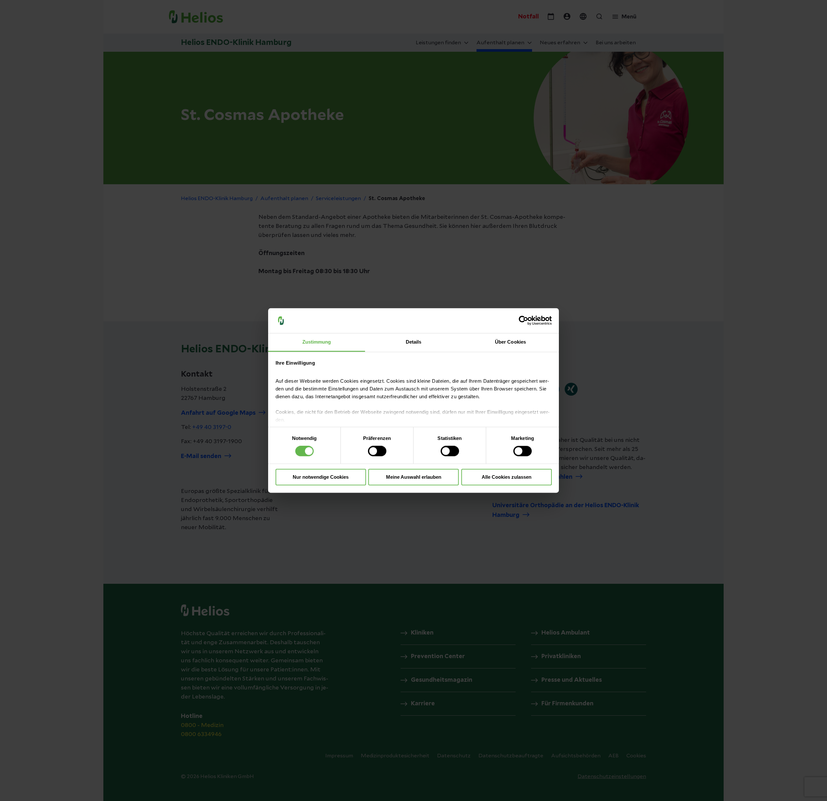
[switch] (377, 451)
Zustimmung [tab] (316, 342)
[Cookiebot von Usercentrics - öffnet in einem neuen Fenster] (523, 321)
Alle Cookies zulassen (506, 477)
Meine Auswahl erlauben (413, 477)
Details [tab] (414, 342)
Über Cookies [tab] (510, 342)
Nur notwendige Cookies (321, 477)
